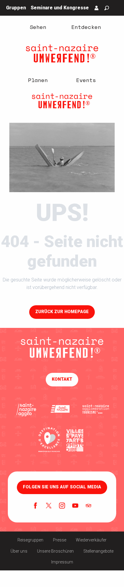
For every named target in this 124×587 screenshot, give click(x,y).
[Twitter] (48, 506)
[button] (106, 8)
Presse (59, 540)
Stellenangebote (98, 551)
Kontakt (62, 379)
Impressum (62, 562)
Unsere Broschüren (55, 551)
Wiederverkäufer (91, 540)
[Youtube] (75, 506)
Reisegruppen (30, 540)
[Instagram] (62, 506)
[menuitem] (38, 26)
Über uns (19, 551)
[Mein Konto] (96, 8)
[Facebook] (35, 506)
